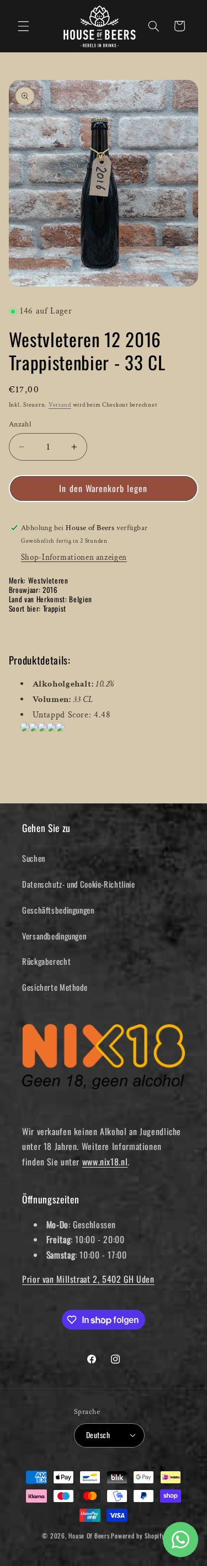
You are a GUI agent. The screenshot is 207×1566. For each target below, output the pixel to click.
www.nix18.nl (105, 1161)
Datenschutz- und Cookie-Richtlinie (78, 884)
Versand (60, 405)
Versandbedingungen (54, 936)
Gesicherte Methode (54, 987)
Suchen (33, 858)
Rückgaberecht (46, 961)
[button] (23, 26)
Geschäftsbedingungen (58, 910)
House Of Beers (88, 1535)
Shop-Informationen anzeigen (74, 557)
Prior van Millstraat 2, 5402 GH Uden (88, 1279)
